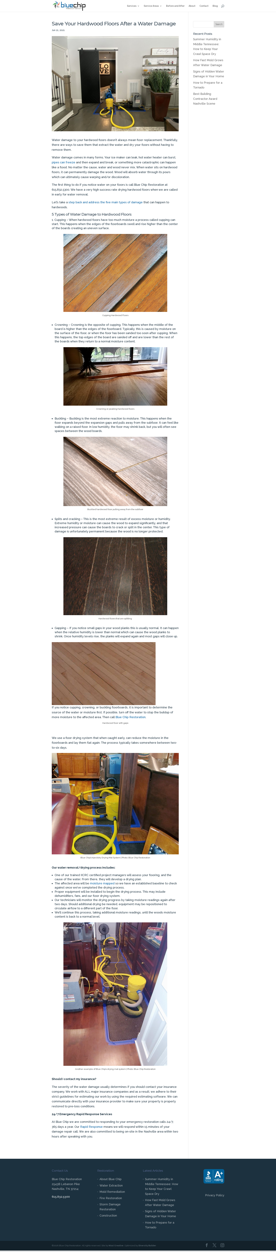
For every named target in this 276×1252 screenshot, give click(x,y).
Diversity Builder (147, 1245)
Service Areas (151, 6)
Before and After (175, 6)
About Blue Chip (111, 1179)
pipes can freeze (63, 162)
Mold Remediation (112, 1191)
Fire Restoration (111, 1198)
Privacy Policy (214, 1195)
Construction (108, 1215)
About (192, 6)
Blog (215, 6)
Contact (203, 6)
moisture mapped (102, 883)
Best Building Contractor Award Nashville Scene (205, 98)
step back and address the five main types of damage (106, 202)
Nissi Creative (116, 1245)
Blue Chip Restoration (130, 717)
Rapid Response (91, 1126)
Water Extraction (111, 1185)
